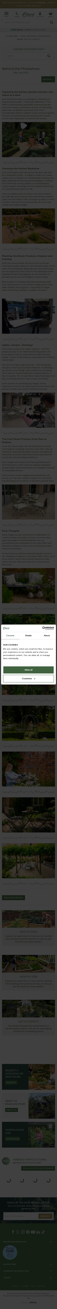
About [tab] (47, 635)
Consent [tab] (10, 635)
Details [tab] (28, 635)
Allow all (28, 670)
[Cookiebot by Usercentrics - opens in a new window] (42, 628)
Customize (27, 678)
